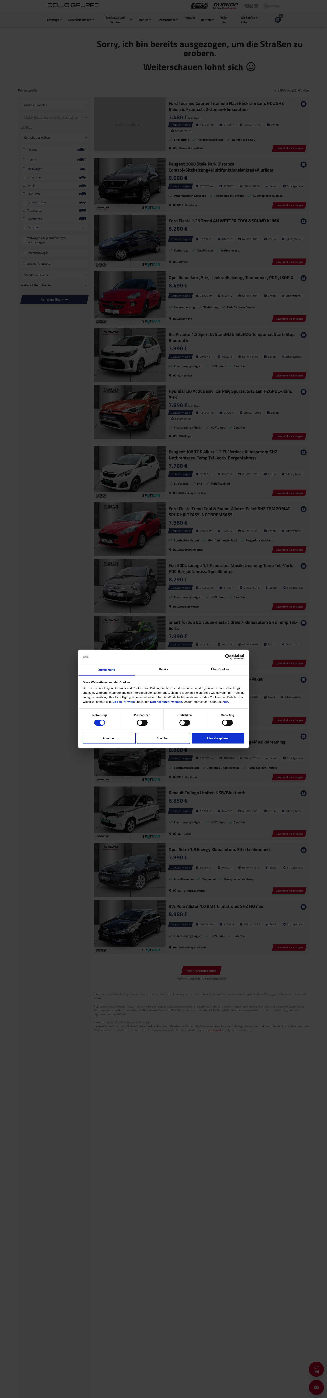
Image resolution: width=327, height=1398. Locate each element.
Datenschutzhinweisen (166, 702)
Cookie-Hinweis (124, 702)
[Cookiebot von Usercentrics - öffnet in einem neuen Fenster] (227, 657)
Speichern (163, 738)
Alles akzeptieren (218, 738)
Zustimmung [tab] (106, 670)
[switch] (142, 723)
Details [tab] (163, 669)
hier (225, 702)
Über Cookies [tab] (220, 669)
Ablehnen (109, 738)
